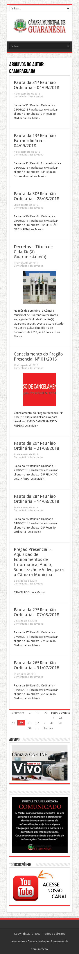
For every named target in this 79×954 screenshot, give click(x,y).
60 (29, 728)
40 (51, 723)
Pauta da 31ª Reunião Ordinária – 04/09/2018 (36, 85)
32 (37, 723)
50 (59, 723)
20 (45, 713)
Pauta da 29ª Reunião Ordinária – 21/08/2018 (36, 446)
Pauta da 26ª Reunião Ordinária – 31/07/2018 (36, 665)
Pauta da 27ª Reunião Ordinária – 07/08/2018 (36, 612)
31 (29, 723)
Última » (48, 728)
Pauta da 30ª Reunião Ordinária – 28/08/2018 (36, 196)
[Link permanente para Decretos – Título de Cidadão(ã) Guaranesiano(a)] (39, 303)
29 (12, 723)
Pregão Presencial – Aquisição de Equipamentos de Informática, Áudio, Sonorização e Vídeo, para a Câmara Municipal (39, 562)
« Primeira (17, 713)
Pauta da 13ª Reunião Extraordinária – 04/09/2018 (35, 140)
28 (60, 717)
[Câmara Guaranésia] (39, 30)
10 (37, 713)
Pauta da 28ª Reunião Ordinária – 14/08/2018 (36, 499)
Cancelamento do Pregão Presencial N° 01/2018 (38, 357)
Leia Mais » (33, 118)
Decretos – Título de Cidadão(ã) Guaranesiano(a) (33, 251)
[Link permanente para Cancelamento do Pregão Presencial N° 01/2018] (39, 405)
